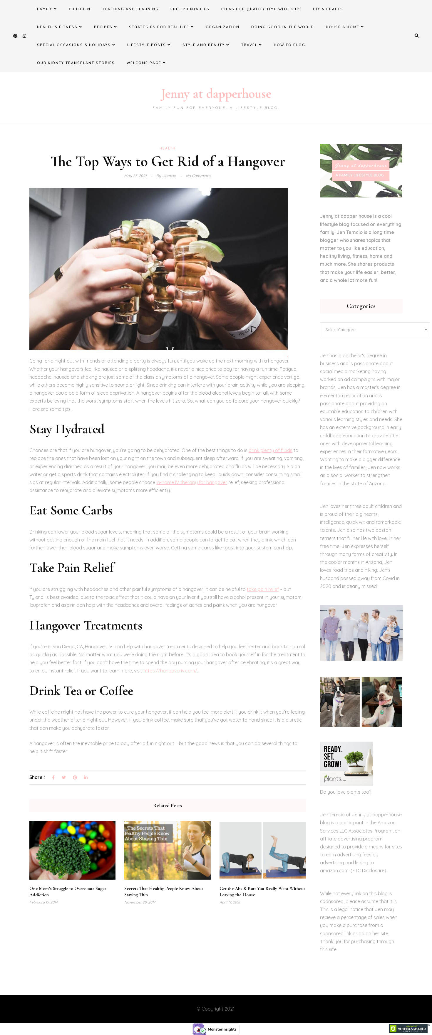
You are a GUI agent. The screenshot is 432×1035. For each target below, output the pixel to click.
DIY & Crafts (328, 9)
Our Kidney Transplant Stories (76, 63)
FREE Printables (190, 9)
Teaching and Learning (130, 9)
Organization (223, 27)
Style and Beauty (203, 45)
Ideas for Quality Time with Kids (261, 9)
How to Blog (289, 45)
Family (44, 9)
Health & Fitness (57, 27)
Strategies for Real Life (159, 27)
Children (80, 9)
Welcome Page (144, 63)
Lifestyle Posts (146, 45)
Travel (249, 45)
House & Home (342, 27)
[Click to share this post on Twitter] (64, 777)
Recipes (103, 27)
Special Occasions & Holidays (74, 45)
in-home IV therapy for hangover (191, 482)
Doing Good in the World (282, 27)
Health (168, 148)
